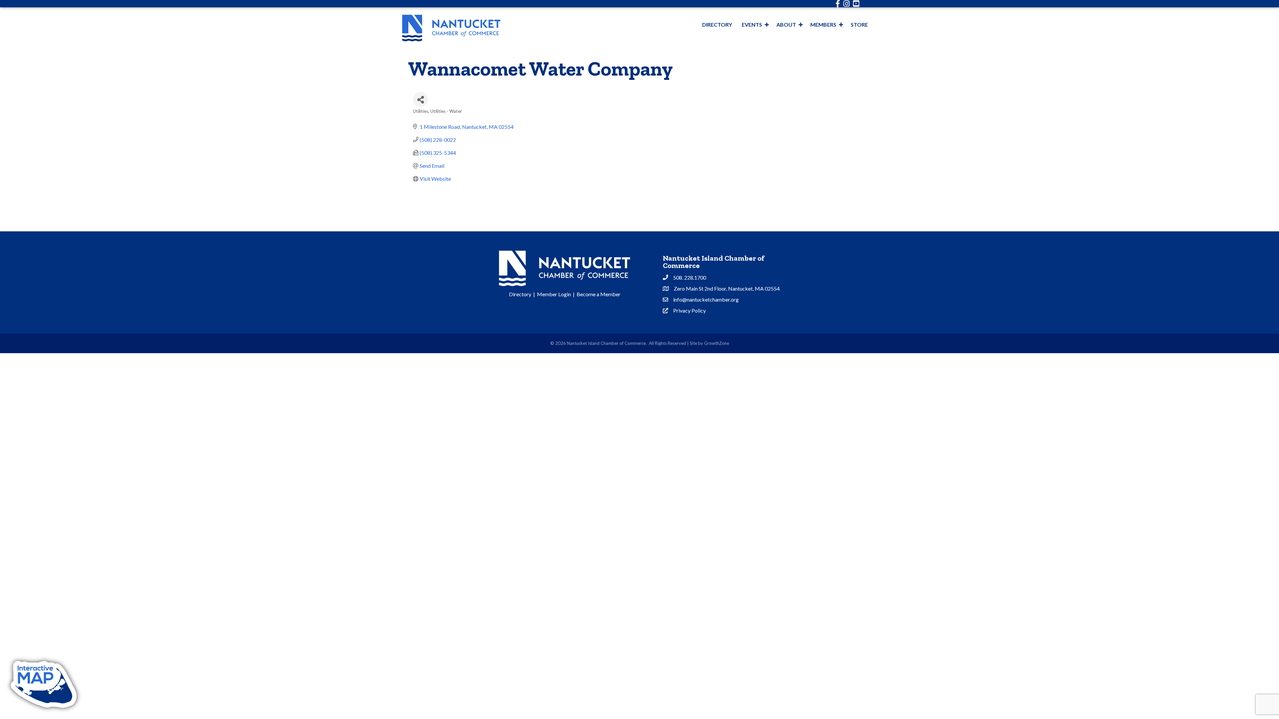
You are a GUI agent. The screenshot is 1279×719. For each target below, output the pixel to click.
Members (823, 24)
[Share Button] (420, 99)
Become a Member (599, 294)
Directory (717, 24)
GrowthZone (716, 343)
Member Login (554, 294)
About (786, 24)
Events (752, 24)
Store (859, 24)
